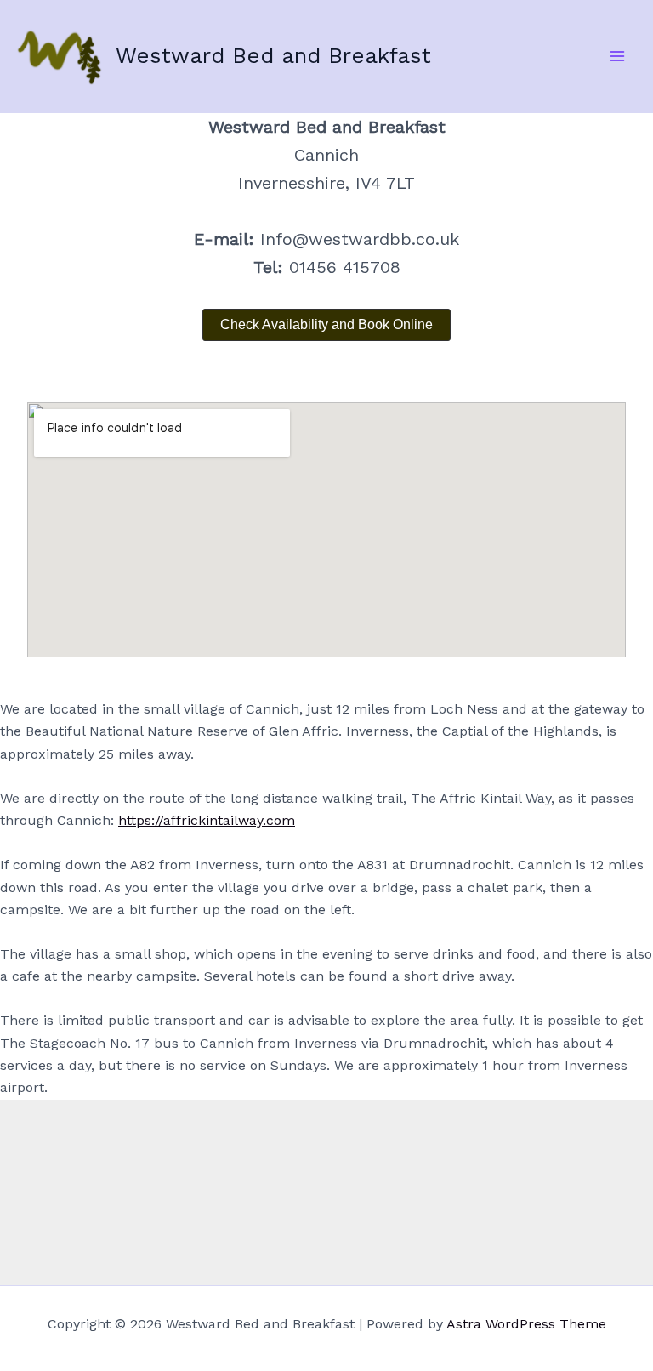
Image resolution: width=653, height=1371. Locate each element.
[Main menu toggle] (617, 56)
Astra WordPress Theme (526, 1324)
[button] (326, 325)
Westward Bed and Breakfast (273, 55)
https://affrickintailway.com (206, 820)
